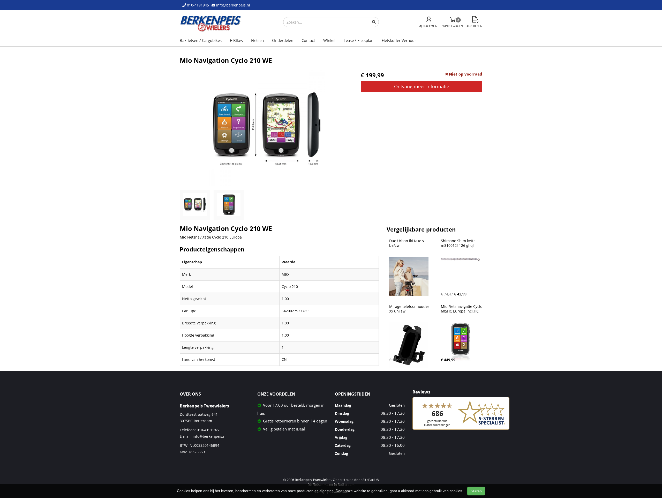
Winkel (329, 40)
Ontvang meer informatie (421, 86)
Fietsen (257, 40)
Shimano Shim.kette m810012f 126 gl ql (459, 243)
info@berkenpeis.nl (210, 436)
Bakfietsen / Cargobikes (201, 40)
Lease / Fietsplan (358, 40)
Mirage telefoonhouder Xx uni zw (409, 309)
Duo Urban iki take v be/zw (407, 243)
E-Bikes (236, 40)
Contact (308, 40)
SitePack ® (371, 479)
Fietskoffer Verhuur (399, 40)
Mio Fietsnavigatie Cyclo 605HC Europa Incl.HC (462, 309)
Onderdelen (282, 40)
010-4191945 (208, 429)
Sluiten (476, 491)
